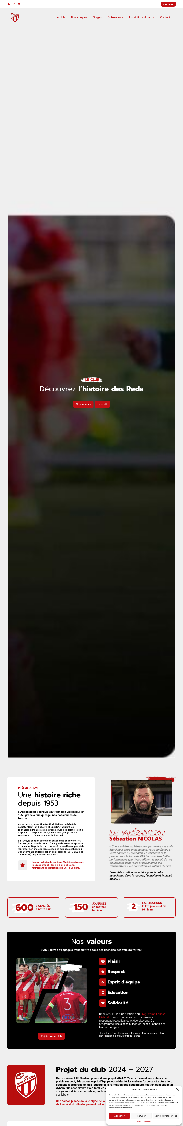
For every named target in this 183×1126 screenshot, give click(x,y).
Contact (165, 17)
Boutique (168, 4)
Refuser (141, 1115)
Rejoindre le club (51, 1036)
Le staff (102, 404)
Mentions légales (144, 1121)
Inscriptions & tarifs (141, 17)
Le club (60, 17)
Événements (115, 17)
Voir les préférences (166, 1115)
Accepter (119, 1115)
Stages (97, 17)
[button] (177, 1089)
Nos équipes (79, 17)
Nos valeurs (83, 404)
